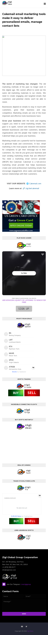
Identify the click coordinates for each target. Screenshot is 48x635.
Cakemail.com (35, 184)
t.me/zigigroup (26, 584)
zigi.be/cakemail (32, 188)
